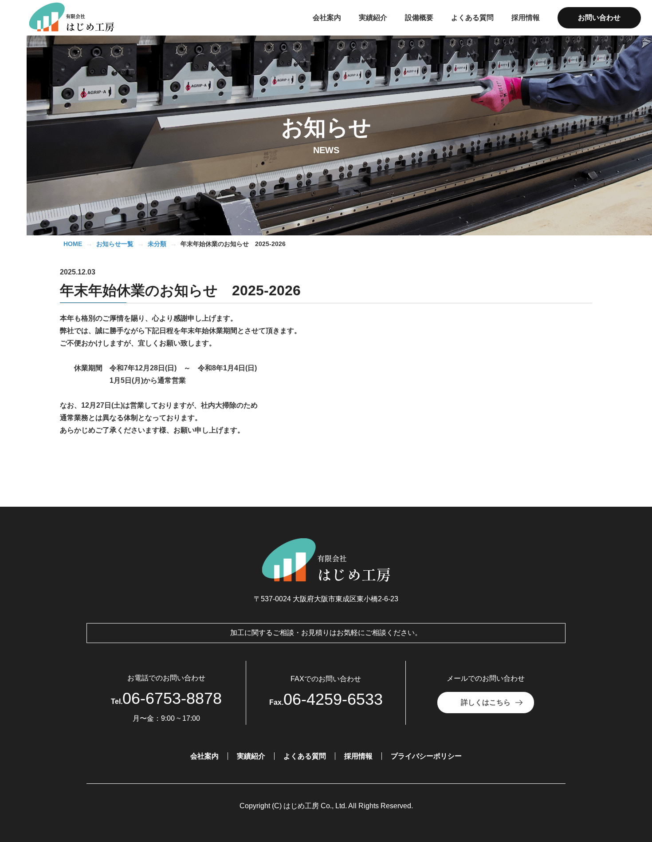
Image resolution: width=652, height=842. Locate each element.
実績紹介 (251, 756)
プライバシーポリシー (426, 756)
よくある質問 (304, 756)
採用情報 (358, 756)
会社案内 (204, 756)
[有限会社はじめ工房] (77, 17)
